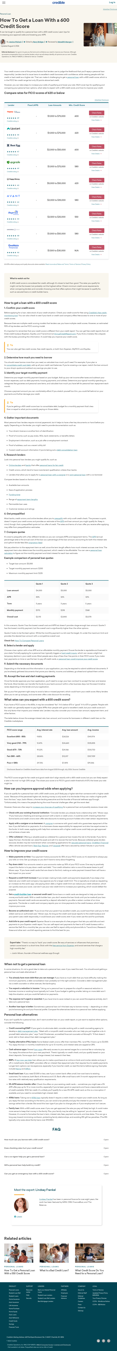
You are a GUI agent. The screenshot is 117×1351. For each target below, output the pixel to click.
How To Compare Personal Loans (29, 640)
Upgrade (56, 845)
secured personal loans (81, 842)
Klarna (18, 1068)
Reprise (45, 845)
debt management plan (28, 1031)
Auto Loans (12, 1315)
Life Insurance (13, 1305)
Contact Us (81, 1308)
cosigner (49, 823)
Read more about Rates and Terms (57, 264)
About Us (81, 1290)
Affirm (28, 1068)
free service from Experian (63, 945)
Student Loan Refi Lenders (46, 1298)
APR (62, 521)
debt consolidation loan (67, 450)
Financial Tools (14, 1327)
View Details (95, 120)
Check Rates (96, 113)
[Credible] (58, 2)
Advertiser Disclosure (110, 9)
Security (28, 1298)
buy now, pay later (24, 1060)
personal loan (5, 14)
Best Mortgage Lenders (45, 1301)
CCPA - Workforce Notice (101, 1301)
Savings (11, 1324)
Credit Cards (13, 1321)
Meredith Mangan (65, 42)
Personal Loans (13, 1267)
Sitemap (80, 1311)
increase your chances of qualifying (48, 807)
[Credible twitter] (108, 1340)
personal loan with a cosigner (53, 474)
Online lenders (15, 465)
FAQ (27, 1295)
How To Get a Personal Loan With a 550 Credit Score (19, 1272)
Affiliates (64, 1290)
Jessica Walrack (15, 42)
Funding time (14, 494)
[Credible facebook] (103, 1340)
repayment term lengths (27, 499)
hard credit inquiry (69, 653)
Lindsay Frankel (46, 1199)
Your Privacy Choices (99, 1298)
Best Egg (37, 845)
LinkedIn (19, 1217)
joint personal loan (78, 474)
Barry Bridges (38, 42)
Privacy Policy (85, 264)
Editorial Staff (82, 1293)
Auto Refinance (14, 1318)
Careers (80, 1301)
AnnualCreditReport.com (65, 334)
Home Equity (13, 1312)
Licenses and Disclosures (62, 1345)
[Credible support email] (98, 1340)
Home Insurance (14, 1299)
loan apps (38, 1049)
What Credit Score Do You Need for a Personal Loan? (89, 1272)
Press (79, 1305)
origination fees (35, 542)
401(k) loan (36, 1097)
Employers (64, 1293)
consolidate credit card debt (19, 365)
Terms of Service (74, 264)
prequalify (59, 518)
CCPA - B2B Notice (99, 1305)
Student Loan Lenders (45, 1295)
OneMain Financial (100, 842)
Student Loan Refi (15, 1293)
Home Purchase (14, 1309)
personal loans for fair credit (51, 465)
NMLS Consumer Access (45, 1345)
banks (28, 465)
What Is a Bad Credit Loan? (54, 1270)
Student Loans (13, 1296)
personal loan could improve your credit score (78, 659)
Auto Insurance (14, 1302)
